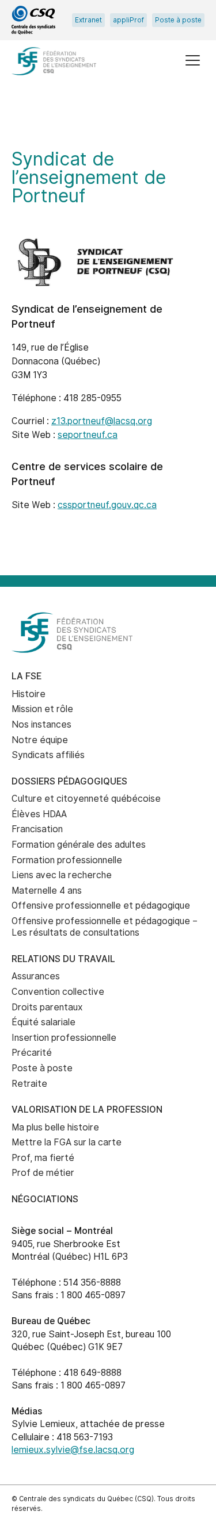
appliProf (128, 20)
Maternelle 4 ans (47, 890)
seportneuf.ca (88, 434)
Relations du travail (63, 958)
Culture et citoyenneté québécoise (86, 798)
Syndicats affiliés (48, 754)
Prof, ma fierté (43, 1157)
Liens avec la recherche (62, 875)
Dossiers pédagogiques (69, 781)
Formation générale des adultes (79, 844)
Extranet (88, 20)
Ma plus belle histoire (55, 1127)
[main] (108, 339)
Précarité (32, 1052)
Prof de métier (43, 1172)
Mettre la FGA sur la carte (67, 1142)
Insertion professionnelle (64, 1037)
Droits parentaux (47, 1007)
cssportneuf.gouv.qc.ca (107, 504)
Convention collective (58, 991)
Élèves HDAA (39, 814)
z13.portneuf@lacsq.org (101, 421)
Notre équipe (40, 739)
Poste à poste (178, 20)
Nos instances (41, 724)
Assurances (36, 976)
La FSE (26, 676)
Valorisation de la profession (87, 1109)
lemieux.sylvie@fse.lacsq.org (73, 1449)
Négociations (45, 1199)
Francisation (37, 829)
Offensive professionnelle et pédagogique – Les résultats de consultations (105, 927)
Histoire (29, 694)
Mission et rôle (42, 708)
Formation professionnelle (67, 860)
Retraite (29, 1083)
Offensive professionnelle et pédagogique (101, 905)
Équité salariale (43, 1022)
